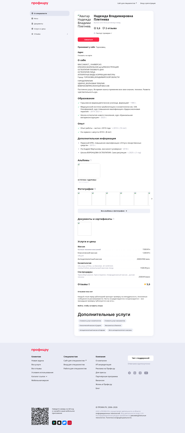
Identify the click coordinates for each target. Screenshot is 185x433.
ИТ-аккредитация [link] (103, 364)
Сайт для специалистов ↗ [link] (75, 360)
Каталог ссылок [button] (38, 376)
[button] (49, 13)
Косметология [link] (84, 263)
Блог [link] (98, 388)
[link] (88, 39)
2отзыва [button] (111, 28)
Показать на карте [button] (85, 55)
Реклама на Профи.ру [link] (105, 368)
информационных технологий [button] (108, 413)
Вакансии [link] (100, 380)
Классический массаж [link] (87, 253)
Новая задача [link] (37, 360)
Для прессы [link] (101, 372)
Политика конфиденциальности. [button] (119, 418)
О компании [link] (101, 360)
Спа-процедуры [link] (85, 272)
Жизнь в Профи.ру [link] (104, 384)
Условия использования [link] (42, 372)
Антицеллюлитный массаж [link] (90, 259)
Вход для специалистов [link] (74, 364)
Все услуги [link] (36, 364)
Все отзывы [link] (36, 368)
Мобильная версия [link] (40, 380)
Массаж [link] (81, 246)
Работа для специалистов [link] (75, 368)
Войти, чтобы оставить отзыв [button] (90, 306)
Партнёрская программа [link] (107, 376)
